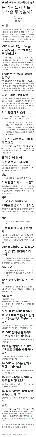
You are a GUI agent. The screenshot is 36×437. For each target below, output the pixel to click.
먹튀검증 (29, 416)
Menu (28, 3)
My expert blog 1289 (11, 3)
